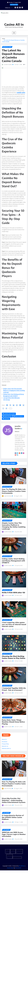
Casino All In (14, 24)
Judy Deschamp (8, 496)
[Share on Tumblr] (3, 408)
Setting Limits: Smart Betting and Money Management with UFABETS (13, 561)
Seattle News (10, 868)
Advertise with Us (6, 748)
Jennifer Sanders (8, 64)
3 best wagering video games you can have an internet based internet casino (14, 624)
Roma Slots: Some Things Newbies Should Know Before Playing (13, 722)
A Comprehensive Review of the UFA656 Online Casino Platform (13, 817)
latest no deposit (19, 416)
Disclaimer (4, 741)
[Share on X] (10, 405)
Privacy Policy (5, 744)
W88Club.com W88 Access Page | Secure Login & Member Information (14, 834)
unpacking (6, 418)
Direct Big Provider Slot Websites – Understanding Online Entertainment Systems (13, 800)
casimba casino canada (9, 413)
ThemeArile (18, 868)
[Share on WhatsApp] (17, 405)
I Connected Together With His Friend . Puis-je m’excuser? (14, 689)
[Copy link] (10, 408)
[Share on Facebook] (7, 405)
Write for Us (5, 746)
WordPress (22, 866)
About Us (4, 739)
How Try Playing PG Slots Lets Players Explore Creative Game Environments (14, 491)
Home (3, 38)
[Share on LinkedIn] (13, 405)
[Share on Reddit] (23, 405)
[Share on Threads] (6, 408)
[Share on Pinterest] (20, 405)
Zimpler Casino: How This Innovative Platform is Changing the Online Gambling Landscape (14, 390)
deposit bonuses (8, 416)
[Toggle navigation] (14, 32)
